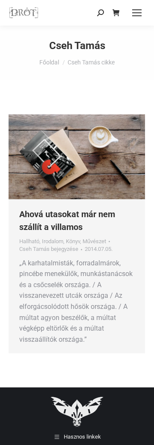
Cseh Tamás (77, 46)
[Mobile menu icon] (136, 12)
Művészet (94, 241)
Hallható (29, 241)
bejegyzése (48, 249)
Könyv (73, 241)
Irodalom (52, 241)
